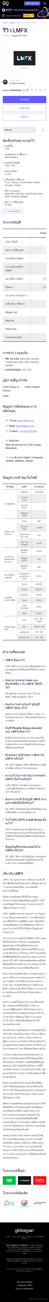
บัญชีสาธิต (24, 108)
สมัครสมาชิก (32, 3)
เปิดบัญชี (24, 99)
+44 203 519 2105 (28, 431)
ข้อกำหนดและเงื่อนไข (24, 1282)
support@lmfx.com (25, 426)
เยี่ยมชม (24, 116)
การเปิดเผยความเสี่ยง (24, 1285)
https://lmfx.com (25, 420)
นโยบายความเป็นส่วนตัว (24, 1289)
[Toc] (42, 129)
